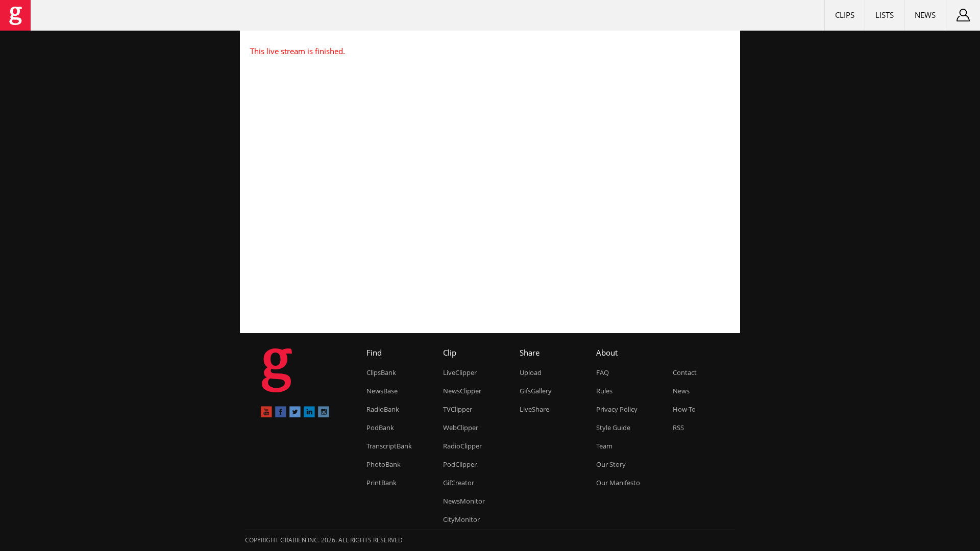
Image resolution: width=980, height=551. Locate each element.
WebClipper (460, 427)
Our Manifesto (618, 482)
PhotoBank (383, 464)
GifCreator (458, 482)
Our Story (611, 464)
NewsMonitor (464, 501)
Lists (884, 15)
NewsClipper (462, 390)
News (925, 15)
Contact (685, 372)
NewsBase (382, 390)
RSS (678, 427)
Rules (604, 390)
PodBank (380, 427)
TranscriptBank (389, 445)
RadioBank (382, 409)
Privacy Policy (617, 409)
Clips (844, 15)
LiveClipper (460, 372)
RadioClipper (462, 445)
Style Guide (613, 427)
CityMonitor (461, 519)
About (607, 352)
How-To (684, 409)
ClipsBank (381, 372)
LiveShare (534, 409)
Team (604, 445)
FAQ (602, 372)
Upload (531, 372)
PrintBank (381, 482)
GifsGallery (536, 390)
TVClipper (457, 409)
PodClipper (460, 464)
